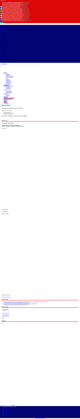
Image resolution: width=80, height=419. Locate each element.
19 (5, 315)
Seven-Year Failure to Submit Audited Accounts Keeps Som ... (13, 15)
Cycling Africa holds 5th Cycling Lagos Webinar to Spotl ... (12, 8)
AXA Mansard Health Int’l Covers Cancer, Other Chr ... (11, 19)
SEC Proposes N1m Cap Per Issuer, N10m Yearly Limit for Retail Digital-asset (17, 303)
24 (3, 316)
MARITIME (5, 42)
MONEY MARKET (5, 27)
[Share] (1, 20)
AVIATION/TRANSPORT (7, 45)
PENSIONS (5, 34)
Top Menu (2, 30)
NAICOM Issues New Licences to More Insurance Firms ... (12, 13)
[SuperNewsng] (4, 64)
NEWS (3, 49)
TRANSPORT (5, 47)
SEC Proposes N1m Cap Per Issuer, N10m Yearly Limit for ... (12, 4)
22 (8, 315)
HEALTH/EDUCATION (6, 58)
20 (6, 315)
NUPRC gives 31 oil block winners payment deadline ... (12, 5)
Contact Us (4, 25)
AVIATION (5, 46)
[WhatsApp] (1, 11)
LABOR (4, 38)
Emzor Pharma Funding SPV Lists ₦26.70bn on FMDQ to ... (13, 18)
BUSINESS (6, 73)
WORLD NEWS (6, 51)
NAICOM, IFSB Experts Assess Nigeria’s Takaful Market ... (12, 9)
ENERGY (4, 53)
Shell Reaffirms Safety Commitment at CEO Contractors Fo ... (13, 16)
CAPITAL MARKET (6, 28)
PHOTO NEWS (5, 52)
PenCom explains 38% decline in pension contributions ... (12, 3)
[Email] (1, 15)
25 (4, 316)
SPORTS (3, 59)
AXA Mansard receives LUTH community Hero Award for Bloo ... (13, 20)
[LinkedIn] (1, 13)
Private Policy (4, 26)
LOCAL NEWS (5, 50)
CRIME (3, 61)
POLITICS (4, 56)
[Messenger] (1, 17)
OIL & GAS (5, 54)
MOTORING (5, 43)
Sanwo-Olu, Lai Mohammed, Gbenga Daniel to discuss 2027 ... (13, 2)
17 (3, 315)
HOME (5, 72)
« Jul (2, 318)
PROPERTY (5, 40)
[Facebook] (1, 7)
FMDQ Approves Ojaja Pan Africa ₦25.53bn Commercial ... (12, 10)
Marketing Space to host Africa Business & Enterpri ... (11, 7)
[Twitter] (1, 9)
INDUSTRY (5, 39)
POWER (4, 55)
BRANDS (4, 60)
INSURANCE (4, 44)
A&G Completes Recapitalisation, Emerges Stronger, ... (11, 6)
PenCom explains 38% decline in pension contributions (13, 302)
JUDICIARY (4, 62)
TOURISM (5, 48)
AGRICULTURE (6, 41)
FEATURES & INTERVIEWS (7, 57)
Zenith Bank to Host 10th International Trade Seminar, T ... (12, 17)
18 (4, 315)
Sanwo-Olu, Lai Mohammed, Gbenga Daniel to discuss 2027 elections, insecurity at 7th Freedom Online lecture (23, 301)
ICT (3, 37)
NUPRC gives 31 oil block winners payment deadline (13, 304)
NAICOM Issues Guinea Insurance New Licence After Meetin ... (13, 14)
